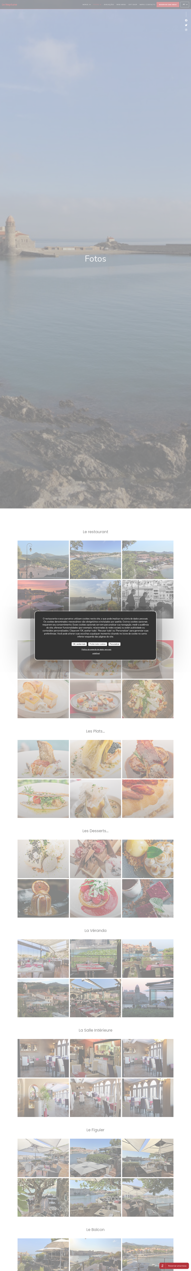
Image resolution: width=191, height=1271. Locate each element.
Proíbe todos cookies (98, 644)
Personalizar (114, 644)
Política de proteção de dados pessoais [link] (96, 649)
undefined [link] (96, 653)
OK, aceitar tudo (79, 644)
